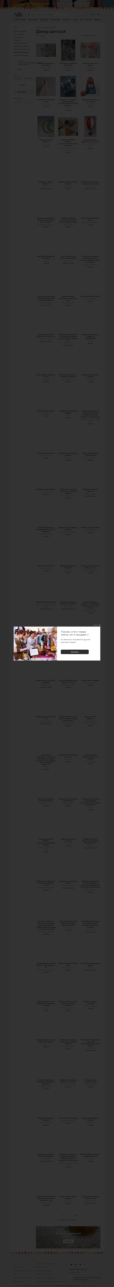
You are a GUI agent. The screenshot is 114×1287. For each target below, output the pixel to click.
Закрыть (96, 625)
